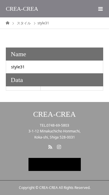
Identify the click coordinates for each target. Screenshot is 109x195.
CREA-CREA (22, 9)
